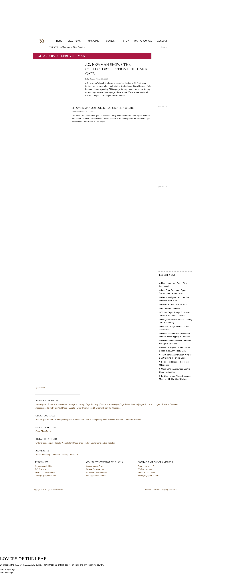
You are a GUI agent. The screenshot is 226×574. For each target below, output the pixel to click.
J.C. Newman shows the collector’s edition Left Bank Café (116, 69)
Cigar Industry (92, 404)
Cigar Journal (58, 24)
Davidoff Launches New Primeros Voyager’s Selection (175, 342)
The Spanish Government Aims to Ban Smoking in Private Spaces (175, 356)
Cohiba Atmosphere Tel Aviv (174, 304)
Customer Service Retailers (103, 442)
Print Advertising (43, 454)
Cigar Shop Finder (44, 431)
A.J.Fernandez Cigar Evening (72, 47)
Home (59, 41)
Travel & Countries (170, 404)
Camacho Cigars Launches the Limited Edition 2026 (174, 299)
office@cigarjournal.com (45, 475)
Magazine (93, 41)
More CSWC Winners (170, 308)
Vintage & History (76, 404)
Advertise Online (59, 454)
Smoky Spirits (54, 407)
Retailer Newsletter (63, 442)
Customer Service (133, 419)
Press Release (77, 111)
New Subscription (76, 419)
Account (162, 41)
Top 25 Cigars (95, 407)
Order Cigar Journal (44, 442)
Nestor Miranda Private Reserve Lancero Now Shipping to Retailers (174, 335)
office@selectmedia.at (96, 475)
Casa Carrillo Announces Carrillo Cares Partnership (174, 370)
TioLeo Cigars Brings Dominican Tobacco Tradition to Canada (174, 314)
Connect (111, 41)
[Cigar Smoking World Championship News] (175, 93)
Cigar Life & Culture (129, 404)
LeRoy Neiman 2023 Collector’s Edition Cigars (102, 108)
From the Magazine (112, 407)
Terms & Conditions (152, 489)
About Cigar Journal (44, 419)
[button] (7, 569)
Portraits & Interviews (57, 404)
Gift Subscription (93, 419)
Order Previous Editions (112, 419)
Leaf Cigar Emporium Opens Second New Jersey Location (172, 292)
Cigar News (74, 41)
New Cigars (41, 404)
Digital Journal (143, 41)
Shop (126, 41)
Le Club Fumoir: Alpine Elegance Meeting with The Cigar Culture (174, 377)
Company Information (169, 489)
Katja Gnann (90, 79)
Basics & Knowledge (109, 404)
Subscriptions (61, 419)
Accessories (41, 407)
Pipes (64, 407)
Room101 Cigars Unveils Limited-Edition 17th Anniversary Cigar (175, 349)
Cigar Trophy (82, 407)
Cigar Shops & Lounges (149, 404)
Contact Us (73, 454)
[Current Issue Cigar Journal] (175, 64)
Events (72, 407)
